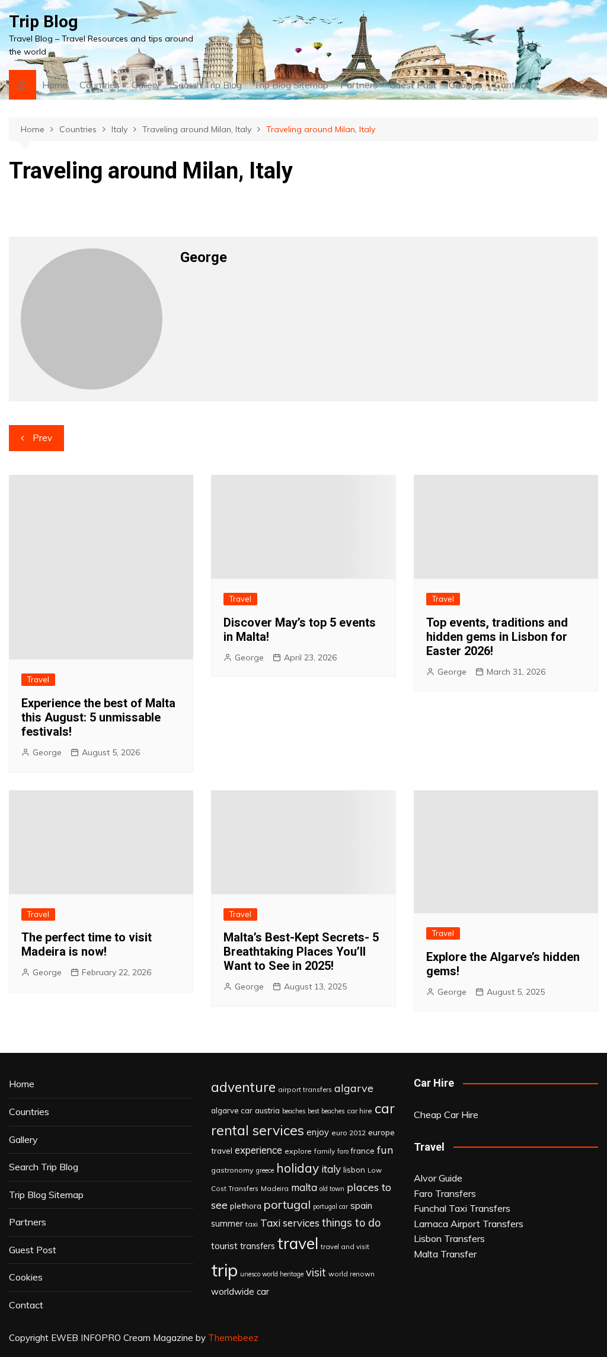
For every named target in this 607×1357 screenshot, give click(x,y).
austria (267, 1110)
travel (297, 1243)
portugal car (330, 1206)
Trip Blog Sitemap (291, 85)
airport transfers (305, 1089)
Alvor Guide (438, 1178)
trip (224, 1270)
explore (298, 1151)
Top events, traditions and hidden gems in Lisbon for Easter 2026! (497, 636)
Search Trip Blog (207, 85)
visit (316, 1272)
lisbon (354, 1169)
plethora (245, 1205)
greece (265, 1170)
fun (385, 1149)
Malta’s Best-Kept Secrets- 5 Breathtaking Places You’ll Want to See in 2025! (301, 951)
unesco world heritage (272, 1274)
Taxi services (290, 1222)
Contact (511, 85)
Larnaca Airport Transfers (468, 1224)
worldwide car (240, 1291)
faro (343, 1151)
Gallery (146, 85)
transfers (257, 1246)
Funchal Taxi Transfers (462, 1208)
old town (332, 1188)
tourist (224, 1245)
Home (55, 85)
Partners (359, 85)
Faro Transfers (445, 1193)
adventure (243, 1087)
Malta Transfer (445, 1254)
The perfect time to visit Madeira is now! (86, 944)
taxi (251, 1223)
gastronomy (232, 1170)
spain (361, 1205)
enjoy (317, 1132)
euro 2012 (348, 1132)
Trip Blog (43, 21)
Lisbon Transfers (449, 1238)
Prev (42, 437)
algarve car (232, 1110)
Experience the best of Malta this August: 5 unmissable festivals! (98, 717)
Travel (38, 679)
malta (304, 1187)
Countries (99, 85)
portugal (287, 1204)
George (47, 752)
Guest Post (413, 85)
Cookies (466, 85)
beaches (293, 1111)
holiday (297, 1168)
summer (227, 1223)
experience (258, 1150)
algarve (353, 1087)
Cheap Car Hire (446, 1114)
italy (331, 1169)
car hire (359, 1110)
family (324, 1151)
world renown (351, 1273)
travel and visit (345, 1246)
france (363, 1150)
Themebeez (233, 1337)
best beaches (326, 1111)
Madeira (275, 1188)
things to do (351, 1223)
